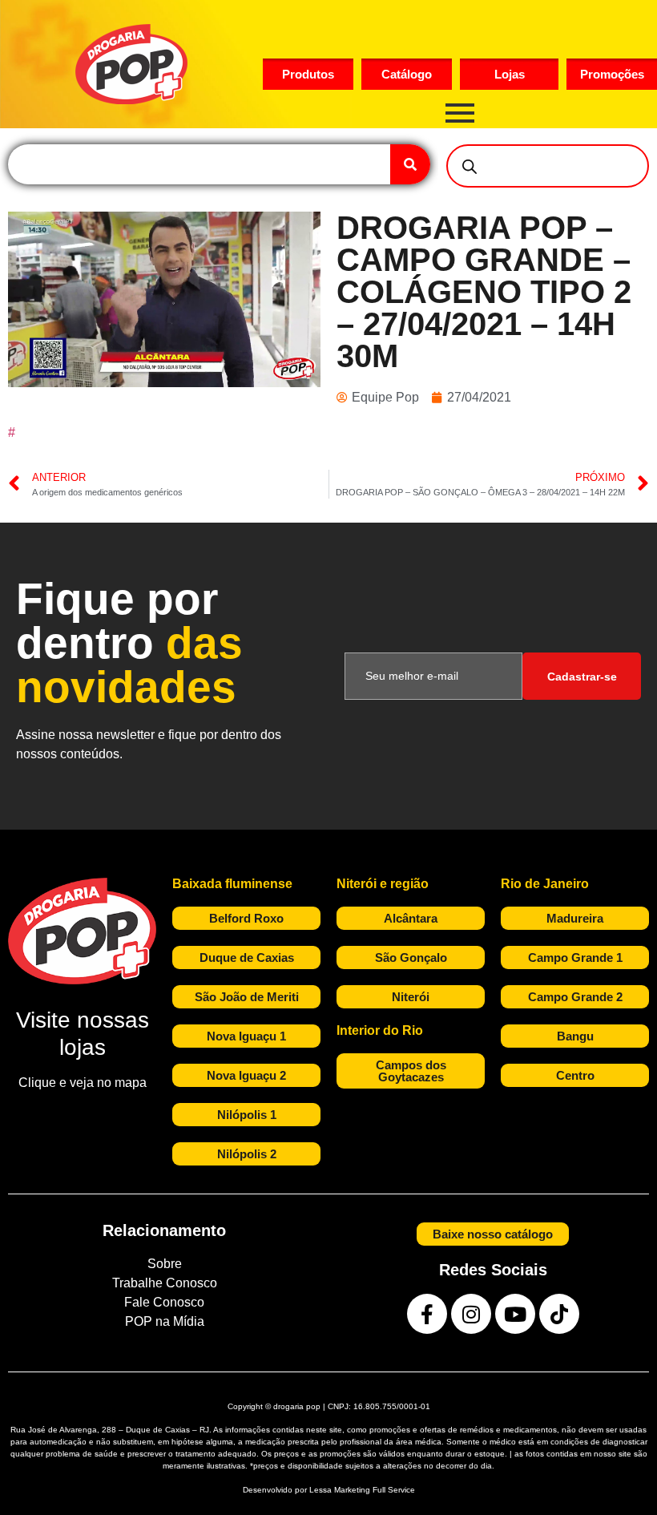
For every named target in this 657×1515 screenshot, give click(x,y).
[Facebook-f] (427, 1314)
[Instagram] (471, 1314)
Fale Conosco (164, 1302)
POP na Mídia (164, 1321)
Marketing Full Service (374, 1489)
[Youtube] (515, 1314)
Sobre (164, 1264)
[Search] (410, 164)
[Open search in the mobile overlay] (547, 166)
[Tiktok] (559, 1314)
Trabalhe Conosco (164, 1283)
